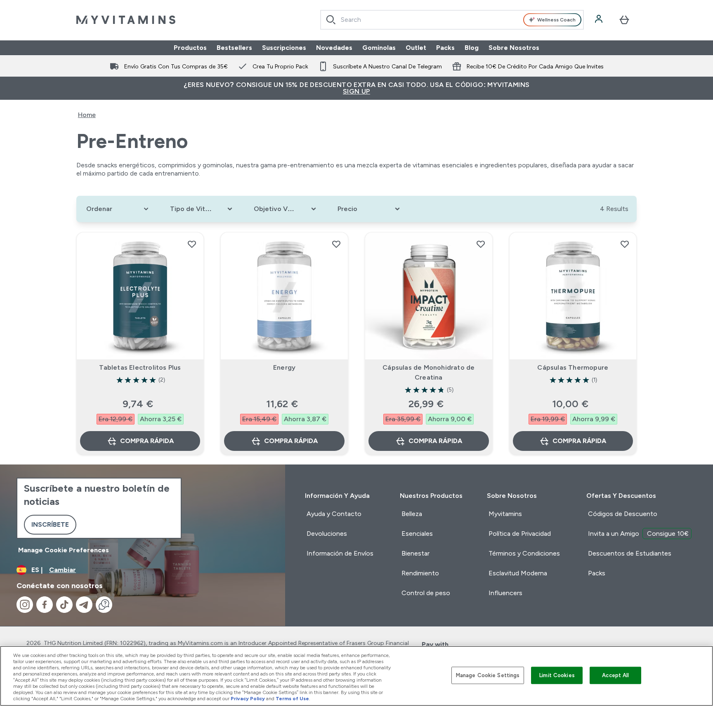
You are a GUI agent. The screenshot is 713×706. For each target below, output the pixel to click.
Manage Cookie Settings (488, 675)
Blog (472, 47)
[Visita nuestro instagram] (25, 604)
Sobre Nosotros (514, 47)
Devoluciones (327, 533)
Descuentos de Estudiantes (629, 553)
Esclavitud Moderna (518, 573)
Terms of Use (292, 698)
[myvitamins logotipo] (125, 20)
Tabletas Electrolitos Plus (140, 367)
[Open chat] (104, 604)
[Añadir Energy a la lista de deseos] (336, 244)
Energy (284, 367)
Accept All (615, 675)
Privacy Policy (248, 698)
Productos (190, 47)
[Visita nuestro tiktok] (64, 604)
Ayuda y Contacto (334, 513)
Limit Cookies (557, 675)
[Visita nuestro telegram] (84, 604)
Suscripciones (284, 47)
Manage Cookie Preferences (63, 550)
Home (87, 114)
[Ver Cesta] (624, 20)
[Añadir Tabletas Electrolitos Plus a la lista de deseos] (192, 244)
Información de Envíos (340, 553)
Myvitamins (505, 513)
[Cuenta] (599, 20)
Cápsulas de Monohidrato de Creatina (428, 372)
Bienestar (415, 553)
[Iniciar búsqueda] (331, 20)
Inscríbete (50, 524)
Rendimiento (420, 573)
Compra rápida (147, 440)
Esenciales (417, 533)
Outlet (416, 47)
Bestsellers (234, 47)
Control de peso (425, 592)
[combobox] (452, 20)
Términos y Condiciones (524, 553)
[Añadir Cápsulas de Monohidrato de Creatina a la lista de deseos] (480, 244)
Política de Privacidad (520, 533)
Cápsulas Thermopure (572, 367)
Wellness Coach (556, 20)
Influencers (505, 592)
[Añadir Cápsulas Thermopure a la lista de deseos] (624, 244)
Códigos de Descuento (622, 513)
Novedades (334, 47)
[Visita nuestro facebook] (44, 604)
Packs (445, 47)
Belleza (411, 513)
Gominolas (379, 47)
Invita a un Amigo (638, 533)
